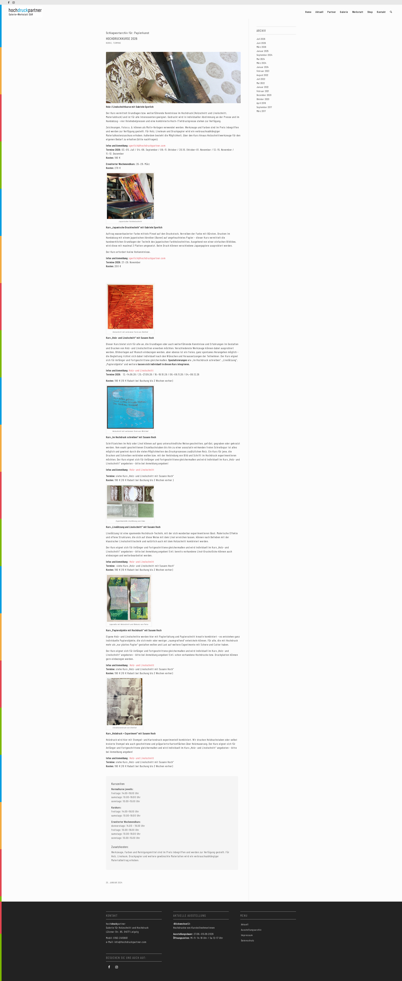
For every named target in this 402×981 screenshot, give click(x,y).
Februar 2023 (263, 70)
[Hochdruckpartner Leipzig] (25, 11)
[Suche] (391, 12)
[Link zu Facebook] (9, 2)
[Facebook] (109, 967)
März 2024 (261, 62)
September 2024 (264, 54)
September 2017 (264, 107)
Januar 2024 (263, 66)
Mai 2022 (261, 82)
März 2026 (261, 46)
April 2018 (261, 102)
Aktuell (244, 924)
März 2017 (261, 110)
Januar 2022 (263, 86)
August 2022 (262, 74)
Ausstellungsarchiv (251, 929)
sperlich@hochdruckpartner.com (147, 145)
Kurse (109, 43)
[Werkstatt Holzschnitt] (173, 77)
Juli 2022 (261, 78)
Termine (117, 43)
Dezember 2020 (264, 94)
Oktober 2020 (263, 99)
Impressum (247, 935)
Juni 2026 (261, 42)
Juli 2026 (261, 38)
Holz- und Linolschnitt (141, 370)
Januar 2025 (263, 50)
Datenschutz (247, 940)
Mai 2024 (261, 58)
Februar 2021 (263, 90)
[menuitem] (308, 12)
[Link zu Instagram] (13, 2)
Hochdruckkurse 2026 (121, 38)
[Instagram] (117, 967)
